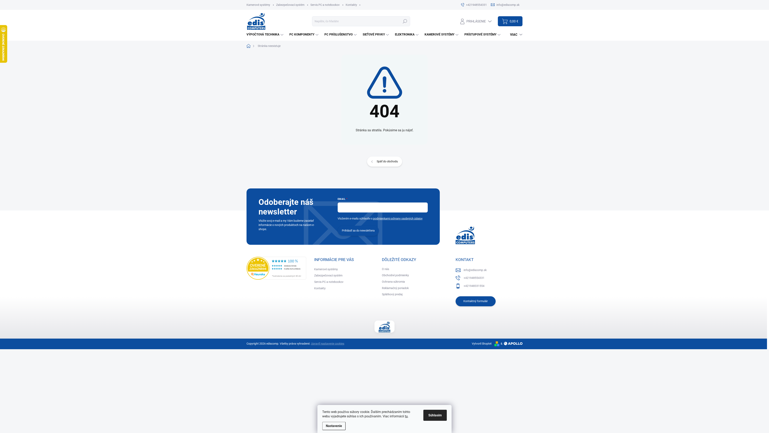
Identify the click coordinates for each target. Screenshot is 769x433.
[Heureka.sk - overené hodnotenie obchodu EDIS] (276, 268)
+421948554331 (474, 277)
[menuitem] (265, 34)
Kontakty (351, 4)
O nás (385, 269)
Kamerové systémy (258, 4)
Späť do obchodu (387, 161)
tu (406, 416)
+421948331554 (474, 285)
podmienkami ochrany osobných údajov (398, 218)
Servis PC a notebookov (325, 4)
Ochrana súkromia (393, 281)
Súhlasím (435, 415)
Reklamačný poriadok (395, 288)
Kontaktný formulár (475, 301)
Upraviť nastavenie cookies (327, 343)
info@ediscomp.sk (475, 270)
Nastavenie (334, 426)
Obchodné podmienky (395, 275)
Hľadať (405, 21)
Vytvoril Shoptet (482, 343)
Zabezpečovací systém (290, 4)
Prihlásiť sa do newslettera (358, 230)
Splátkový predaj (392, 294)
